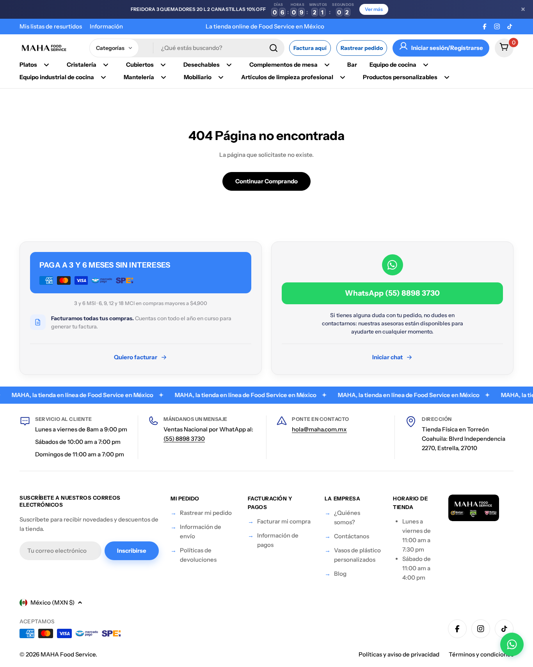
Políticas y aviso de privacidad (399, 654)
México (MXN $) (52, 602)
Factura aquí (310, 47)
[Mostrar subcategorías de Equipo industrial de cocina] (103, 77)
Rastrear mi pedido (206, 512)
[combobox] (186, 48)
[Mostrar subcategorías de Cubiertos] (163, 64)
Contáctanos (351, 536)
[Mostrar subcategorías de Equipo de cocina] (426, 64)
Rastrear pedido (362, 47)
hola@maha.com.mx (319, 429)
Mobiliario (197, 77)
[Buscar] (273, 48)
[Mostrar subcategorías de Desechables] (229, 64)
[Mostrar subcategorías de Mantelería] (163, 77)
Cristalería (81, 64)
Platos (28, 64)
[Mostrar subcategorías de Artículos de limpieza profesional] (342, 77)
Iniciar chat (387, 357)
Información (106, 26)
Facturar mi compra (284, 521)
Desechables (201, 64)
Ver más (374, 9)
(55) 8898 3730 (184, 438)
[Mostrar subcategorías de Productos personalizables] (447, 77)
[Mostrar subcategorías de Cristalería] (106, 64)
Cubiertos (140, 64)
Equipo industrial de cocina (57, 77)
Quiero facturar (135, 357)
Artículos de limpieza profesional (287, 77)
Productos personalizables (400, 77)
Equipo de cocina (393, 64)
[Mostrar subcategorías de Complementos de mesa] (327, 64)
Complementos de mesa (283, 64)
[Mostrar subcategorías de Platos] (46, 64)
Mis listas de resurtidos (51, 26)
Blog (340, 573)
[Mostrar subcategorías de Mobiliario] (221, 77)
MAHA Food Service (68, 654)
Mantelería (139, 77)
